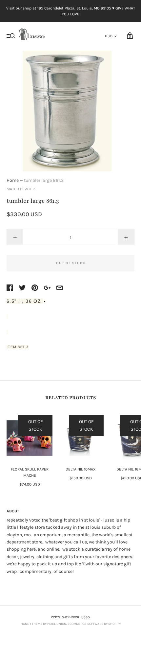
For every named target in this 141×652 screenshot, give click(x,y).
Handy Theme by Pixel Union (43, 624)
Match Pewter (21, 189)
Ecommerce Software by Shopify (94, 624)
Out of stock (70, 263)
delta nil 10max (81, 469)
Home (13, 180)
